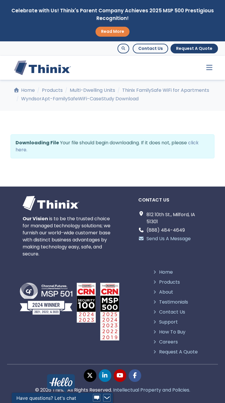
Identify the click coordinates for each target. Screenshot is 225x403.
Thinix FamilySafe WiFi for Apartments (165, 90)
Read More (112, 31)
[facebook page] (135, 375)
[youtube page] (120, 375)
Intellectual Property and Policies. (151, 390)
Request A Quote (194, 48)
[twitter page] (90, 375)
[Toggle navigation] (206, 68)
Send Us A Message (168, 238)
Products (52, 90)
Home (27, 90)
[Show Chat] (96, 398)
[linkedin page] (105, 375)
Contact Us (150, 48)
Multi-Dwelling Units (92, 90)
